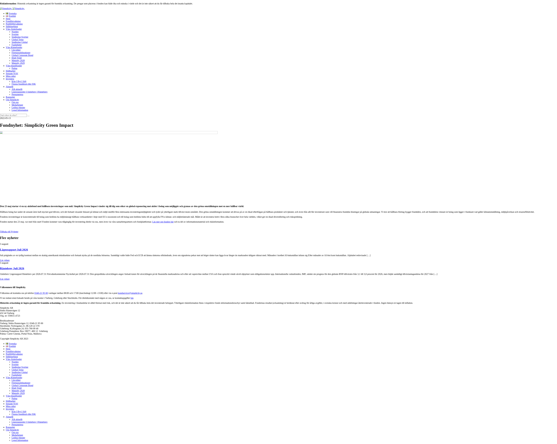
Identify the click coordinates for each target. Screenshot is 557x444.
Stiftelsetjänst (12, 26)
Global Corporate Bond (22, 55)
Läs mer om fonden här (163, 222)
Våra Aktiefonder (14, 29)
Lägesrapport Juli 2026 (14, 249)
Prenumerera (17, 94)
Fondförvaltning (13, 21)
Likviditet (16, 50)
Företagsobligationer (21, 52)
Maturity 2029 (18, 63)
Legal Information (20, 110)
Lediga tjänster (18, 107)
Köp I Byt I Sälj (19, 81)
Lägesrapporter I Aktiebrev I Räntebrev (30, 92)
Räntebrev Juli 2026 (12, 268)
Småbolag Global (20, 42)
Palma (14, 68)
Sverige (15, 34)
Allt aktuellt (17, 89)
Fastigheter (17, 45)
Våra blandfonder (14, 65)
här (132, 298)
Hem (8, 18)
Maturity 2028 (18, 60)
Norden (15, 31)
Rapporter (10, 97)
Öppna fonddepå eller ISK (24, 84)
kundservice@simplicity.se (130, 293)
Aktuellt (9, 86)
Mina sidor (11, 76)
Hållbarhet (10, 71)
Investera (10, 79)
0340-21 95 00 (41, 293)
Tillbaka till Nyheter (9, 231)
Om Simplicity (12, 99)
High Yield (17, 58)
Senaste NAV (12, 73)
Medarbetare (17, 105)
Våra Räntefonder (14, 47)
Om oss (15, 102)
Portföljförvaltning (14, 24)
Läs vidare (5, 260)
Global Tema (17, 39)
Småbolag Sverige (20, 37)
